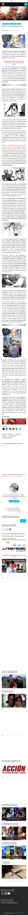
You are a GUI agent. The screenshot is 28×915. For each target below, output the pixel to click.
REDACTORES (13, 23)
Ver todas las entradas (14, 501)
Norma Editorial (12, 436)
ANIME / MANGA (6, 23)
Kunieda (4, 436)
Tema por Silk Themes (18, 913)
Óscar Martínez (7, 30)
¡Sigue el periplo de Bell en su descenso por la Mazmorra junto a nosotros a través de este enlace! (14, 62)
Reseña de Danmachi (7, 437)
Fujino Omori (18, 434)
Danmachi (11, 434)
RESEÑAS (18, 23)
